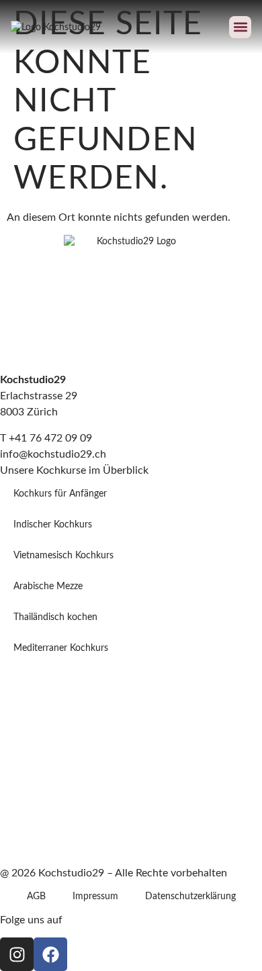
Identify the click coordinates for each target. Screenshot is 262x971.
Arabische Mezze (48, 586)
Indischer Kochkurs (52, 524)
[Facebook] (50, 954)
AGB (36, 896)
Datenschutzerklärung (190, 896)
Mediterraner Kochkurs (60, 648)
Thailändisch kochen (55, 617)
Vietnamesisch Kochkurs (63, 555)
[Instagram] (17, 954)
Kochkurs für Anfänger (60, 494)
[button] (240, 27)
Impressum (95, 896)
